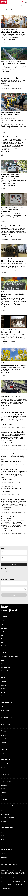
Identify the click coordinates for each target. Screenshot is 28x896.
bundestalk (4, 735)
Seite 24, (17, 494)
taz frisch (3, 767)
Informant (16, 881)
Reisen (2, 832)
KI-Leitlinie (10, 881)
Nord (2, 642)
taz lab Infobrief (5, 774)
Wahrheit (3, 646)
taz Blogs (3, 810)
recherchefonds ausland (7, 717)
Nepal (2, 660)
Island (2, 663)
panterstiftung (5, 721)
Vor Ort (3, 789)
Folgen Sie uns (4, 610)
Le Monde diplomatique (7, 817)
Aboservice (4, 857)
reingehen (3, 753)
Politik (2, 621)
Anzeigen (3, 843)
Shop (2, 839)
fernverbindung (5, 739)
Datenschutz (22, 881)
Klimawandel (4, 671)
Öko (2, 624)
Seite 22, (19, 427)
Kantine (3, 836)
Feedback (3, 853)
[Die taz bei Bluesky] (13, 611)
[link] (9, 6)
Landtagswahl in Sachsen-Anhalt (9, 656)
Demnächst (4, 785)
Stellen (3, 692)
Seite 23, (17, 88)
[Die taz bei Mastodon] (10, 611)
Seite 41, (18, 155)
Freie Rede (4, 749)
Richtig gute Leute (6, 667)
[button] (26, 2)
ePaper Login (4, 861)
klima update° (4, 742)
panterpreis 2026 (5, 724)
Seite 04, (18, 465)
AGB (8, 885)
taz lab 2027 (4, 799)
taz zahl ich (4, 714)
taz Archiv (3, 821)
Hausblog (3, 685)
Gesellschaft (4, 628)
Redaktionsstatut (11, 878)
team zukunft (4, 764)
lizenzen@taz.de (21, 873)
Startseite (3, 9)
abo (2, 706)
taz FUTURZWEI (5, 814)
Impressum (4, 885)
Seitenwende (14, 885)
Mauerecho (4, 746)
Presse (3, 696)
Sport (2, 635)
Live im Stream (5, 792)
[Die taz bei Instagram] (16, 611)
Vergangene (4, 796)
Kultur (2, 631)
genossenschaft (5, 710)
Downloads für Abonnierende (9, 864)
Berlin (2, 638)
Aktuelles (3, 681)
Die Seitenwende (5, 689)
